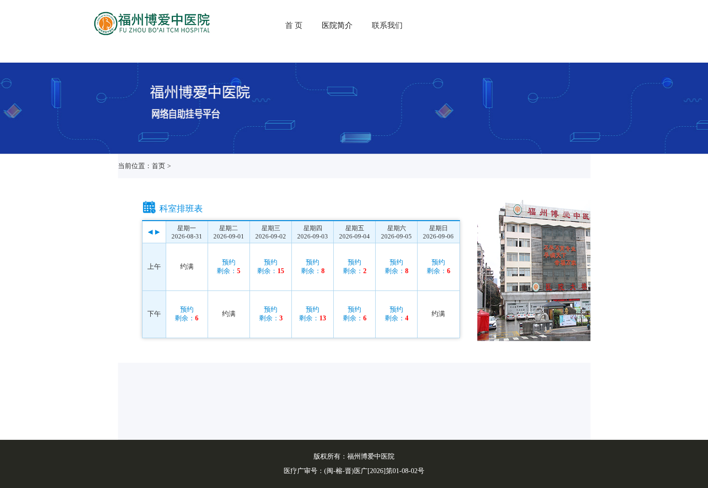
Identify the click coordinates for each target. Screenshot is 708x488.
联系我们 (387, 25)
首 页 (293, 25)
